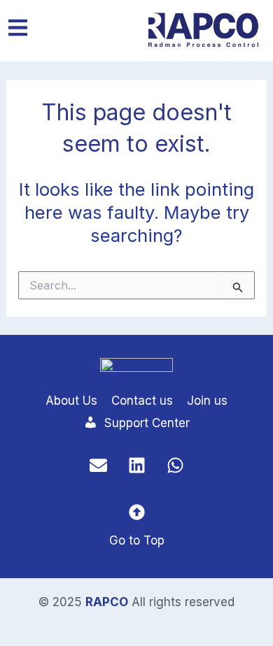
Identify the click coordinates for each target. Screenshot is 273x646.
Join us (207, 401)
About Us (71, 401)
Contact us (142, 401)
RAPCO (106, 602)
